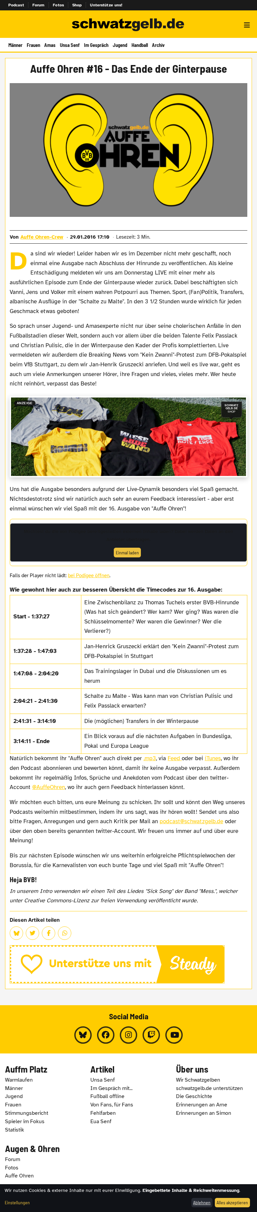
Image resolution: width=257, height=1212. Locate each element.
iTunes (213, 758)
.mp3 (150, 758)
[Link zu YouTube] (174, 1035)
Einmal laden (127, 552)
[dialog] (128, 1198)
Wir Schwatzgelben (198, 1080)
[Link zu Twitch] (151, 1035)
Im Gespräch (96, 45)
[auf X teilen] (32, 933)
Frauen (33, 45)
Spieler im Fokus (25, 1121)
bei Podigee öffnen (88, 575)
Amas (50, 45)
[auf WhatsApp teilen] (64, 933)
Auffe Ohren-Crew (41, 237)
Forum (38, 5)
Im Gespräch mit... (111, 1088)
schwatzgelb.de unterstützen (209, 1088)
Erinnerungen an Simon (203, 1113)
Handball (140, 45)
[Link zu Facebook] (105, 1035)
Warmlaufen (19, 1080)
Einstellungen (17, 1202)
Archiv (158, 45)
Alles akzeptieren (232, 1202)
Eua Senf (100, 1121)
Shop (77, 5)
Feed (175, 758)
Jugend (120, 45)
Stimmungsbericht (26, 1113)
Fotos (58, 5)
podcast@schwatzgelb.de (191, 821)
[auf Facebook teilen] (48, 933)
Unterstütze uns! (106, 5)
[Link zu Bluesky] (83, 1035)
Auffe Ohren (19, 1175)
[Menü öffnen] (247, 25)
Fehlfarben (103, 1113)
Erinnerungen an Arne (201, 1104)
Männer (15, 45)
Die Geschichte (194, 1096)
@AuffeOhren (48, 787)
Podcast (16, 5)
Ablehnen (201, 1202)
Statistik (14, 1130)
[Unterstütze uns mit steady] (128, 964)
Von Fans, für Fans (111, 1104)
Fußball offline (107, 1096)
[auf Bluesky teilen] (16, 933)
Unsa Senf (70, 45)
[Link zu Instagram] (128, 1035)
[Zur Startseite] (128, 25)
